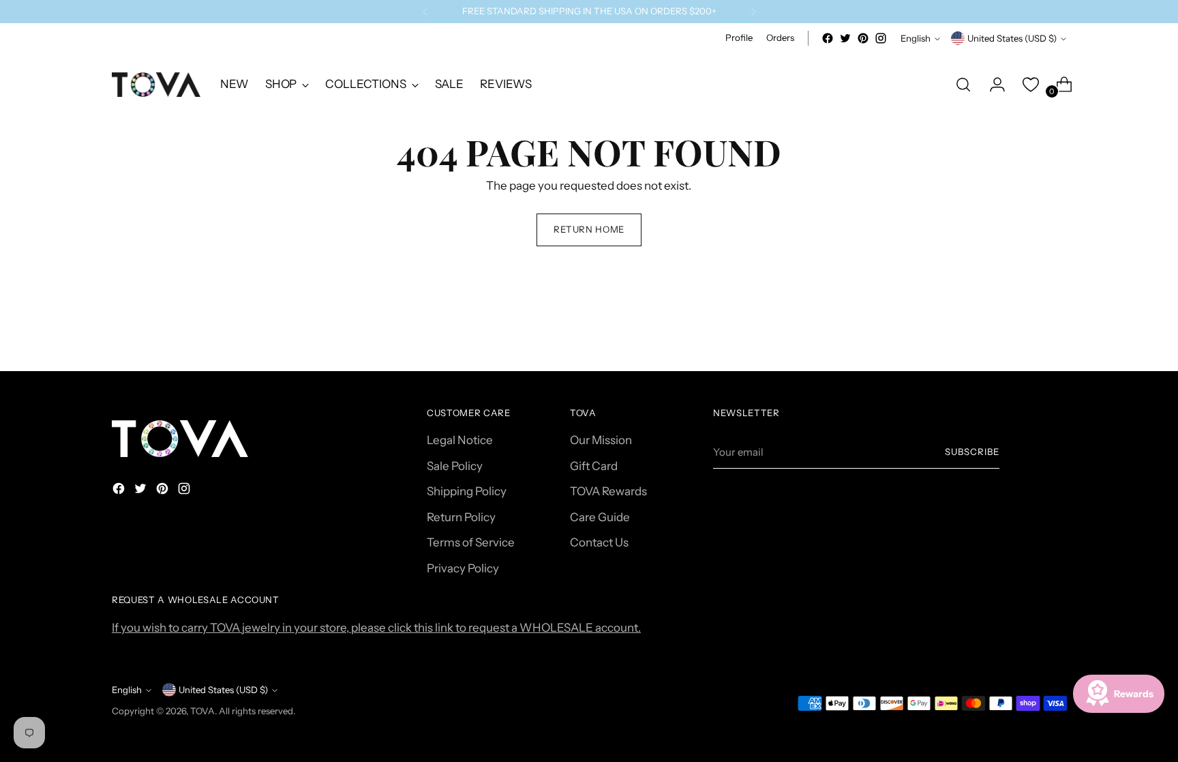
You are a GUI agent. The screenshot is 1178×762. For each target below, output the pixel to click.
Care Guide (600, 517)
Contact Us (599, 542)
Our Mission (601, 440)
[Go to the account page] (992, 84)
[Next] (753, 11)
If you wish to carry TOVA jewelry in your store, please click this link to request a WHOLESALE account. (376, 627)
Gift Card (594, 466)
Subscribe (972, 451)
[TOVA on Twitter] (845, 38)
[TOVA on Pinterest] (863, 38)
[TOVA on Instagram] (881, 38)
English (916, 38)
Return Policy (461, 517)
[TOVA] (156, 84)
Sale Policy (455, 466)
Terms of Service (471, 542)
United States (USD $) (1012, 38)
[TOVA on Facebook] (827, 38)
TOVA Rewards (608, 491)
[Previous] (425, 11)
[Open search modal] (963, 84)
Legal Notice (460, 440)
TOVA (202, 710)
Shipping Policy (467, 491)
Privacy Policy (463, 568)
